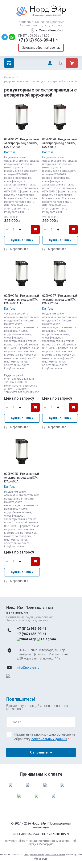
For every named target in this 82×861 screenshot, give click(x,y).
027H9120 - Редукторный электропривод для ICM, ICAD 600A (59, 143)
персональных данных (49, 739)
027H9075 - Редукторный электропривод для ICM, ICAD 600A (21, 477)
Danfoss (9, 152)
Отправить (39, 752)
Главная (9, 77)
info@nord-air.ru (28, 667)
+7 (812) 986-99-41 (36, 40)
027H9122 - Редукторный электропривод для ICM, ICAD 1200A (21, 143)
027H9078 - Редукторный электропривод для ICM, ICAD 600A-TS (21, 299)
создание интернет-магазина (49, 840)
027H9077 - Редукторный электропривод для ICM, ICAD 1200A (59, 299)
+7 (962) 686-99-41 (31, 633)
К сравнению (19, 249)
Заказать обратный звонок (41, 47)
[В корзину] (35, 229)
